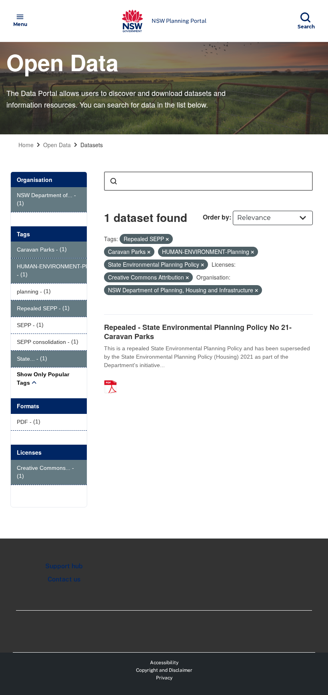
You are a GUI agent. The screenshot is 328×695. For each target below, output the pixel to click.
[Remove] (167, 239)
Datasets (91, 145)
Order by (216, 217)
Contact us (64, 579)
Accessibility (164, 662)
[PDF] (113, 378)
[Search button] (113, 181)
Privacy (164, 678)
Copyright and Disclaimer (164, 670)
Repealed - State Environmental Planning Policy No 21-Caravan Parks (198, 332)
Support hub (64, 566)
